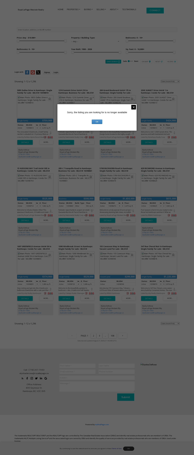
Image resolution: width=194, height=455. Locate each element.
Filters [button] (170, 61)
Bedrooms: (134, 37)
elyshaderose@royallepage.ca (29, 157)
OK (128, 449)
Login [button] (56, 72)
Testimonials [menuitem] (129, 9)
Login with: (19, 72)
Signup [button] (47, 72)
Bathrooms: (26, 49)
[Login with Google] (33, 74)
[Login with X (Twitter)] (38, 74)
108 (112, 335)
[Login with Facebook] (27, 74)
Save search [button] (112, 61)
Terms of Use (116, 448)
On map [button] (145, 61)
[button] (155, 10)
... (105, 335)
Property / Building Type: (83, 37)
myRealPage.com (102, 424)
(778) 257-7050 (24, 154)
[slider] (18, 40)
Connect (155, 10)
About (113, 9)
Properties (73, 9)
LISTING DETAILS (25, 142)
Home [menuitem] (61, 9)
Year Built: (81, 49)
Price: (26, 37)
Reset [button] (157, 61)
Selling (100, 9)
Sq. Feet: (135, 49)
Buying (87, 9)
